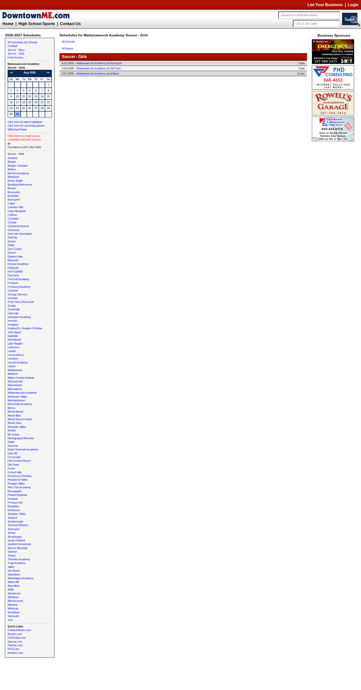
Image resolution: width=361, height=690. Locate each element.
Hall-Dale (13, 313)
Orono (11, 468)
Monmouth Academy (20, 403)
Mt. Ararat (13, 434)
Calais (11, 203)
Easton (12, 252)
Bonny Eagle (15, 180)
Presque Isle (15, 502)
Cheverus (13, 230)
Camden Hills (15, 207)
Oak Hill (12, 453)
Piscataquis (14, 491)
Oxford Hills (15, 472)
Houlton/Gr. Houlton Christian (25, 328)
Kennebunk (14, 339)
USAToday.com (17, 637)
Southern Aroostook (19, 544)
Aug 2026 (30, 72)
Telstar (12, 555)
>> (48, 72)
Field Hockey (15, 57)
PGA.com (13, 648)
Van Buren (14, 570)
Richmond (14, 510)
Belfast (12, 169)
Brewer (12, 188)
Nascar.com (15, 641)
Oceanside (14, 457)
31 (17, 114)
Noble (11, 441)
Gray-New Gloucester (21, 301)
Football (12, 45)
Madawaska (15, 370)
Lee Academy (16, 354)
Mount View (14, 422)
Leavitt (11, 351)
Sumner (12, 551)
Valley (11, 566)
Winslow (12, 604)
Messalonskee (16, 400)
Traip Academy (17, 562)
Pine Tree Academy (19, 487)
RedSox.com (15, 652)
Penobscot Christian (20, 475)
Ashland (12, 158)
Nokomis (13, 445)
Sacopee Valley (17, 513)
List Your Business (325, 5)
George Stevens (17, 294)
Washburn (14, 574)
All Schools (68, 41)
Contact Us (70, 24)
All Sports (67, 48)
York (10, 619)
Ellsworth (13, 260)
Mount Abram (15, 411)
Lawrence (13, 347)
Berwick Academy (18, 173)
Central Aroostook (18, 226)
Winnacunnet (15, 600)
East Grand (14, 248)
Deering (12, 237)
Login (353, 5)
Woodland (13, 612)
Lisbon (11, 366)
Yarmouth (13, 616)
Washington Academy (20, 578)
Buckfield (13, 195)
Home (8, 24)
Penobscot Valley (18, 479)
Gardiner (13, 290)
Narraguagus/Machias (21, 438)
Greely (12, 305)
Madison (13, 373)
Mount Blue (14, 415)
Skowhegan (15, 536)
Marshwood (15, 385)
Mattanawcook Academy (22, 392)
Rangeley (13, 506)
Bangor (12, 161)
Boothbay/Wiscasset (20, 184)
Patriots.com (15, 645)
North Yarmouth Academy (23, 449)
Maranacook (15, 381)
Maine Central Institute (21, 377)
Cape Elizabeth (17, 211)
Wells (11, 589)
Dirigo (11, 245)
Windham (13, 597)
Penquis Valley (16, 483)
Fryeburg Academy (19, 286)
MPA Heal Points (17, 129)
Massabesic (15, 389)
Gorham (12, 298)
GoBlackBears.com (19, 630)
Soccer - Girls (16, 53)
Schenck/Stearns (18, 525)
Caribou (12, 214)
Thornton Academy (19, 559)
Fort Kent (13, 275)
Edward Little (15, 256)
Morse (11, 407)
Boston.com (15, 633)
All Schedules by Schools (23, 42)
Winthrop (13, 608)
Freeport (13, 282)
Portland (12, 498)
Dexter (12, 241)
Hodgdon (13, 324)
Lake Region (15, 343)
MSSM (11, 430)
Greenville (14, 309)
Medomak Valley (17, 396)
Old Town (13, 464)
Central (12, 222)
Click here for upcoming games (26, 125)
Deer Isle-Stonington (20, 233)
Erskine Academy (18, 263)
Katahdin (13, 335)
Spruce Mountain (18, 547)
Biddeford (13, 176)
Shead (11, 532)
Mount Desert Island (20, 419)
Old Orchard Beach (19, 460)
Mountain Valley (17, 426)
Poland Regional (17, 494)
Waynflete (13, 585)
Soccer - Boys (16, 49)
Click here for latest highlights (25, 121)
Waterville (13, 581)
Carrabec (13, 218)
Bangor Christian (18, 165)
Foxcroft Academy (18, 279)
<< (11, 72)
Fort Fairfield (15, 271)
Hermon (12, 320)
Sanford (12, 517)
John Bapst (14, 332)
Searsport (13, 529)
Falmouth (13, 267)
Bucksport (14, 199)
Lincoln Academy (18, 362)
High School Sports (36, 24)
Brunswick (14, 192)
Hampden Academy (19, 317)
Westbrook (14, 593)
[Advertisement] (334, 216)
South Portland (16, 540)
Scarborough (15, 521)
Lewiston (13, 358)
